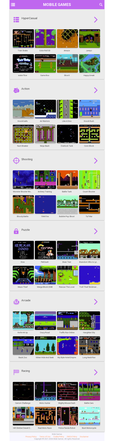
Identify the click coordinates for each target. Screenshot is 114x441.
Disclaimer (84, 437)
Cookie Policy (58, 437)
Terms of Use (44, 437)
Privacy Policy (31, 437)
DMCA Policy (72, 437)
